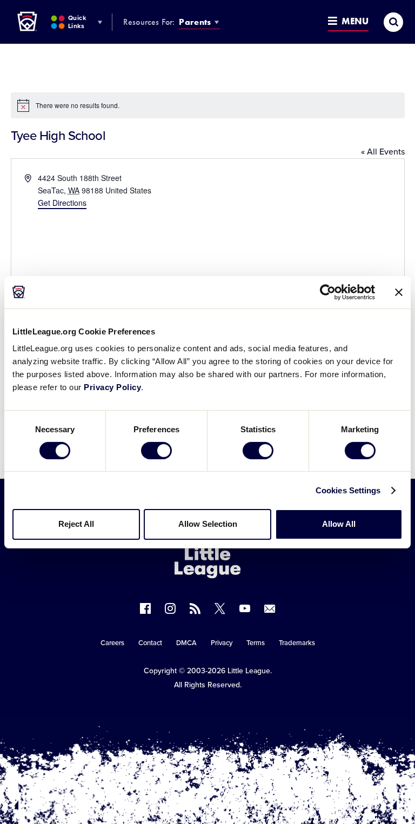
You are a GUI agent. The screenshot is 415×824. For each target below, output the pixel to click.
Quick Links (77, 22)
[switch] (156, 450)
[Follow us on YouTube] (244, 608)
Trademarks (297, 643)
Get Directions (62, 202)
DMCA (186, 643)
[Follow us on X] (220, 608)
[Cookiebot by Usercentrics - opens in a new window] (327, 292)
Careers (112, 643)
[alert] (208, 105)
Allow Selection (207, 523)
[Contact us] (269, 608)
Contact (150, 643)
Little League (248, 670)
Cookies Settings (348, 490)
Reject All (76, 523)
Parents (195, 22)
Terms (255, 643)
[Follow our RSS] (195, 608)
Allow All (339, 523)
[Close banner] (399, 292)
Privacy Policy (112, 387)
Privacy (221, 643)
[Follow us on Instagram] (170, 608)
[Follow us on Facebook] (145, 608)
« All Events (383, 151)
